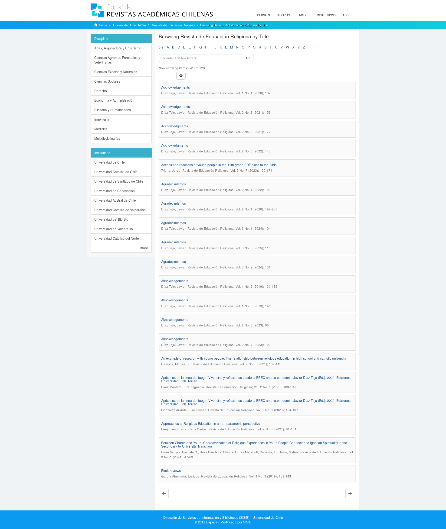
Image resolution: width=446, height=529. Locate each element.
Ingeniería (101, 119)
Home (103, 25)
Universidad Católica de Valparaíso (120, 209)
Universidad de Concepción (114, 190)
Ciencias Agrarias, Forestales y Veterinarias (117, 60)
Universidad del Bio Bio (111, 219)
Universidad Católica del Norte (116, 238)
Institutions (326, 15)
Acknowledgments (174, 126)
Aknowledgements (174, 280)
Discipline (284, 15)
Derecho (100, 90)
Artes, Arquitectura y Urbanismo (117, 48)
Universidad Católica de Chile (116, 171)
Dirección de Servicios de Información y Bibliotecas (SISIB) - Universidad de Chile (223, 517)
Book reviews (171, 470)
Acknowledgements (175, 87)
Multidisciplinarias (107, 138)
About (347, 15)
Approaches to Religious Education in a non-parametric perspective (210, 423)
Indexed (304, 15)
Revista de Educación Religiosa (173, 25)
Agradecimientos (173, 184)
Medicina (101, 128)
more (144, 247)
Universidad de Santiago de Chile (118, 181)
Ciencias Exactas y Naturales (115, 71)
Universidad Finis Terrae (129, 25)
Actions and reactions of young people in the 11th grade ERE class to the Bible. (219, 164)
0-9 (161, 47)
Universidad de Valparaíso (113, 228)
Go (248, 58)
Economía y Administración (114, 100)
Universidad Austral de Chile (115, 200)
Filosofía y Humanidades (112, 109)
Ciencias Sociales (107, 81)
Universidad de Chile (109, 162)
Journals (263, 15)
